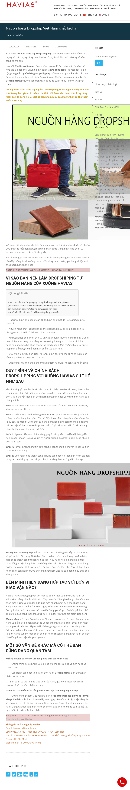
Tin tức (18, 34)
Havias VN (31, 46)
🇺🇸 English (104, 15)
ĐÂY (65, 270)
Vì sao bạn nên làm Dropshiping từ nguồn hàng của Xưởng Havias (38, 302)
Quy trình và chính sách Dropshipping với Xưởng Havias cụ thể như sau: (41, 305)
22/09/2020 (14, 46)
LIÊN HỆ (77, 15)
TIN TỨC (68, 15)
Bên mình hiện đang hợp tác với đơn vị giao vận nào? (32, 309)
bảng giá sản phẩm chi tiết (24, 245)
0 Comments (61, 46)
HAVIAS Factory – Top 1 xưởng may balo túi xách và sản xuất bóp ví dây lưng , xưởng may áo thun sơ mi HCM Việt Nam (88, 7)
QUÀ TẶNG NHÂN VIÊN (107, 107)
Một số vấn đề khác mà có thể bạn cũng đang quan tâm (34, 312)
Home (9, 34)
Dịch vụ (99, 91)
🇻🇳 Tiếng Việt (90, 15)
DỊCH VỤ (58, 15)
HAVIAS (98, 99)
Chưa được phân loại (106, 84)
